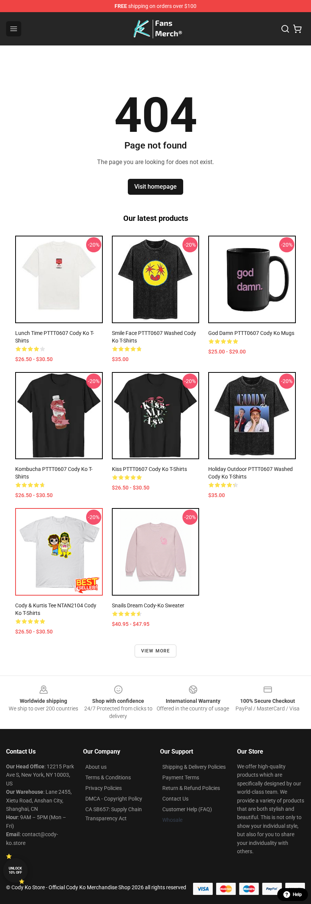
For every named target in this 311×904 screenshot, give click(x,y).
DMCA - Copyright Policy (113, 799)
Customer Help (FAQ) (187, 809)
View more (155, 651)
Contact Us (175, 799)
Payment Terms (180, 777)
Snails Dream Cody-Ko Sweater (148, 605)
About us (96, 767)
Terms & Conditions (108, 777)
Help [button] (297, 894)
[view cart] (297, 28)
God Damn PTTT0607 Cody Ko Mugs (251, 333)
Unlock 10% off (15, 870)
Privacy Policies (103, 788)
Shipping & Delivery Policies (194, 767)
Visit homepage (155, 186)
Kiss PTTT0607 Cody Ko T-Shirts (149, 469)
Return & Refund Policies (191, 788)
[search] (285, 28)
